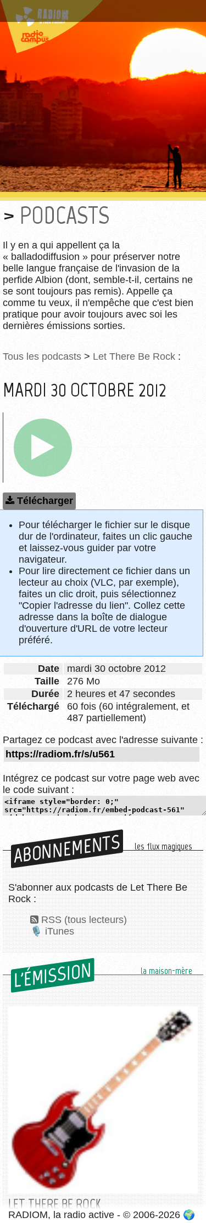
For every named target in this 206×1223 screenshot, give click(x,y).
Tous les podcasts (42, 356)
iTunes (59, 931)
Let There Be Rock (134, 356)
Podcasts (64, 215)
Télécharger (45, 500)
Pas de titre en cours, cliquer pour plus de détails (100, 13)
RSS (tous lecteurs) (84, 919)
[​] (43, 447)
